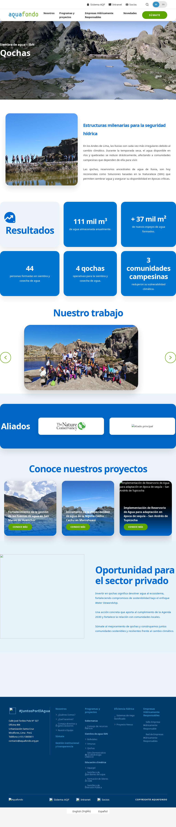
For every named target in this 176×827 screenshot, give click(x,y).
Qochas (91, 748)
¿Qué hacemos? (65, 719)
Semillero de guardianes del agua (95, 773)
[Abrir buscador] (147, 4)
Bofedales (92, 739)
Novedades (130, 13)
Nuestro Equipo (65, 730)
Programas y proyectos (66, 15)
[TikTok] (39, 749)
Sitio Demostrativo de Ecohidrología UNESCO (95, 754)
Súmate (154, 15)
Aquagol (91, 767)
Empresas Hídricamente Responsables (99, 15)
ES (156, 4)
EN (163, 4)
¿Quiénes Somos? (66, 714)
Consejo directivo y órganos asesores (66, 724)
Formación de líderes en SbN (96, 779)
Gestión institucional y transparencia (67, 744)
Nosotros (48, 13)
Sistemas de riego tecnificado (124, 717)
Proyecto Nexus (125, 724)
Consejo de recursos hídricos (96, 727)
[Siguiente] (170, 357)
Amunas (91, 743)
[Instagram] (21, 749)
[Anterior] (5, 357)
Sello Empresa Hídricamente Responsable (151, 725)
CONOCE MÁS (20, 526)
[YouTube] (30, 749)
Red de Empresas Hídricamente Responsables (153, 738)
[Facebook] (12, 749)
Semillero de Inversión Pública (93, 786)
